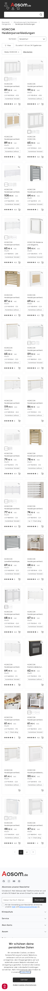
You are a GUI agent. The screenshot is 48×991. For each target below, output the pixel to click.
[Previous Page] (15, 852)
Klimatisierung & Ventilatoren (25, 22)
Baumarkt (6, 22)
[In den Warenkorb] (19, 104)
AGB (13, 907)
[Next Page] (33, 852)
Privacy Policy (25, 972)
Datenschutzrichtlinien (28, 907)
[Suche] (41, 14)
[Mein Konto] (13, 8)
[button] (4, 986)
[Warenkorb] (18, 8)
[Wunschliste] (7, 8)
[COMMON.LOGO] (21, 4)
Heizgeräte (6, 24)
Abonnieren (39, 900)
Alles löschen (27, 52)
